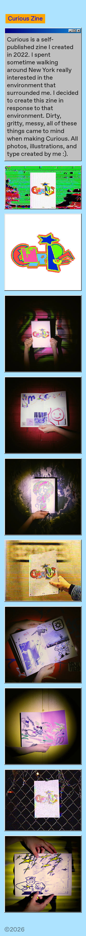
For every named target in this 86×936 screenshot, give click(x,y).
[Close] (79, 30)
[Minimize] (70, 30)
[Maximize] (74, 30)
